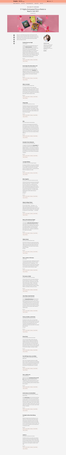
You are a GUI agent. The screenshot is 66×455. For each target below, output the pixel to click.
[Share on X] (14, 37)
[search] (52, 1)
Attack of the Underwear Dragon (32, 222)
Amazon (24, 78)
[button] (16, 3)
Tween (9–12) (36, 3)
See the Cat (34, 70)
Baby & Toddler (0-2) (16, 3)
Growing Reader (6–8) (29, 3)
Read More (45, 50)
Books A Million (35, 78)
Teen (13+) (41, 3)
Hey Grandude (35, 145)
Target (24, 61)
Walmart (26, 61)
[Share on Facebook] (14, 35)
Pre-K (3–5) (23, 3)
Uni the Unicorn (27, 397)
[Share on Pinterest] (14, 39)
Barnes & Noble (28, 78)
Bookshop (31, 78)
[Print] (14, 43)
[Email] (14, 41)
